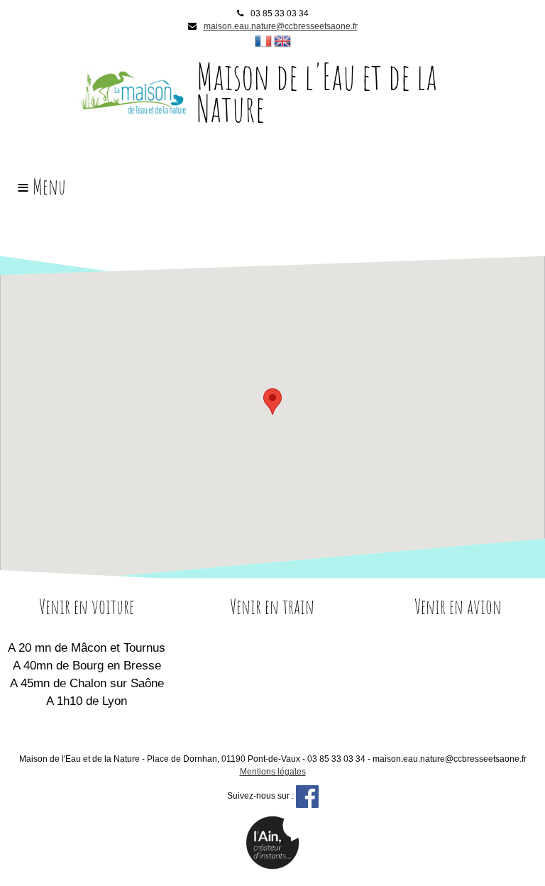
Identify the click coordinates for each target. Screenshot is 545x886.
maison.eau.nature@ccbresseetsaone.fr (281, 26)
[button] (272, 401)
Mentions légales (273, 772)
